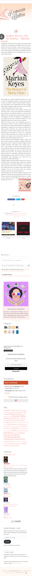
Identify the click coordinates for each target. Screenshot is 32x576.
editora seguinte (14, 422)
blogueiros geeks (22, 410)
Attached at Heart (8, 495)
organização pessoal (22, 431)
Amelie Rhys (8, 496)
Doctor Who (18, 416)
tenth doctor (17, 443)
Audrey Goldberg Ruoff (10, 506)
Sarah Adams (8, 487)
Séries (5, 443)
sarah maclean (17, 441)
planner (15, 433)
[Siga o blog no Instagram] (19, 321)
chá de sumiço (16, 213)
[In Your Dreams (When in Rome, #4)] (6, 479)
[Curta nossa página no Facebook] (13, 321)
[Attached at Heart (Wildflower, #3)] (6, 490)
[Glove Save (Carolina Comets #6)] (6, 510)
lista (10, 428)
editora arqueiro (10, 418)
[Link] (18, 266)
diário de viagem (8, 416)
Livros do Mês (22, 428)
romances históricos (14, 439)
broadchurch (7, 412)
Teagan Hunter (8, 517)
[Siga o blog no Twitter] (16, 321)
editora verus (21, 422)
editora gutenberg (14, 420)
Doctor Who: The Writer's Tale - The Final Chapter (15, 465)
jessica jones (13, 426)
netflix (14, 430)
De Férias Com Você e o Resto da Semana (23, 237)
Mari (19, 211)
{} (20, 265)
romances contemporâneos (12, 435)
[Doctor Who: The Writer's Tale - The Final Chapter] (6, 459)
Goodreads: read (9, 454)
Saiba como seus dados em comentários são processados (15, 270)
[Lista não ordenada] (13, 266)
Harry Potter (7, 426)
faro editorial (18, 424)
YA (10, 445)
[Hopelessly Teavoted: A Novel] (6, 499)
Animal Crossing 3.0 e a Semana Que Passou (8, 237)
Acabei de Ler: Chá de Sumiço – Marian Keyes (15, 38)
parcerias (8, 432)
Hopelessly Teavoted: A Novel (11, 504)
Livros (14, 428)
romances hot (9, 441)
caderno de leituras (16, 412)
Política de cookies (16, 563)
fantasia (10, 424)
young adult (15, 446)
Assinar (7, 541)
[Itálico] (5, 266)
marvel (9, 431)
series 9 (25, 441)
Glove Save (6, 515)
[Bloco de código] (16, 266)
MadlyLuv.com (9, 572)
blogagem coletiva (10, 410)
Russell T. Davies (9, 467)
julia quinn (19, 426)
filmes (25, 424)
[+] (22, 265)
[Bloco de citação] (15, 266)
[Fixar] (9, 266)
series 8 (22, 441)
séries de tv (10, 444)
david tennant (15, 414)
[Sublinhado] (7, 266)
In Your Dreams (7, 485)
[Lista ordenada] (11, 266)
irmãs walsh (10, 215)
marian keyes (17, 215)
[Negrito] (3, 266)
